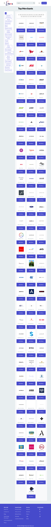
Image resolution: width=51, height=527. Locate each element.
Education (7, 67)
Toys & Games (8, 61)
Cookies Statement (19, 518)
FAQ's (5, 522)
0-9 (40, 16)
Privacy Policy (18, 509)
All (5, 13)
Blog (5, 514)
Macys (27, 514)
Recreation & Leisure (8, 38)
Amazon (28, 509)
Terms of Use (18, 511)
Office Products (8, 47)
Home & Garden (8, 34)
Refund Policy (18, 514)
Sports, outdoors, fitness (8, 57)
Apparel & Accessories (8, 16)
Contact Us (6, 511)
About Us (6, 509)
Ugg (27, 516)
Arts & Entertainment (8, 20)
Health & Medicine (8, 31)
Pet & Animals (8, 49)
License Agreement (8, 520)
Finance (10, 70)
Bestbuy (28, 511)
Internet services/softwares (9, 53)
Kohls (27, 518)
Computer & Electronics (8, 64)
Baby (6, 25)
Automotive (7, 23)
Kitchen (6, 43)
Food (6, 70)
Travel (6, 41)
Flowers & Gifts (8, 28)
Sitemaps (17, 516)
